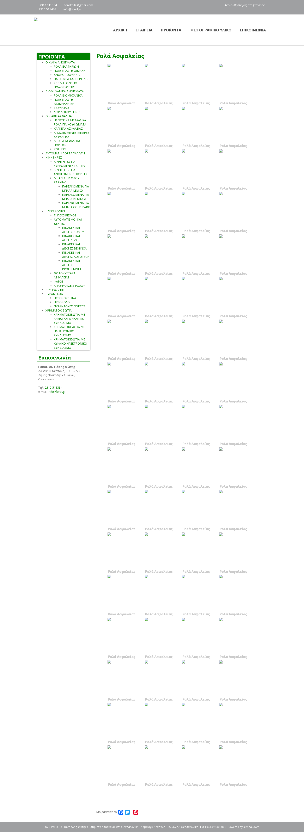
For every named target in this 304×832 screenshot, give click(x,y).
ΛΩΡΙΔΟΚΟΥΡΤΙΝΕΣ (67, 112)
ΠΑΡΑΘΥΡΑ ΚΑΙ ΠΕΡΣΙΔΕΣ (71, 79)
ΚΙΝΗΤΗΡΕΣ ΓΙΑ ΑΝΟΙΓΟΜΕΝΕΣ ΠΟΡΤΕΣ (70, 172)
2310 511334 (48, 5)
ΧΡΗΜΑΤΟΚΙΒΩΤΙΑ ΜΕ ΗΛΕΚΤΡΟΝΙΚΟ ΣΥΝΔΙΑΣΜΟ (69, 331)
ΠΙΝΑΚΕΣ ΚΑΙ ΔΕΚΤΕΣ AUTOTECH (75, 255)
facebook (259, 5)
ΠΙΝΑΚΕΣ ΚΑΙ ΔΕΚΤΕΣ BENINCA (74, 246)
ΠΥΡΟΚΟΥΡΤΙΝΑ (65, 298)
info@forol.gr (72, 9)
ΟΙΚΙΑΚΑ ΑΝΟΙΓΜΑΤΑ (60, 62)
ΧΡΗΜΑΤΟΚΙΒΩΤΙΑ (58, 310)
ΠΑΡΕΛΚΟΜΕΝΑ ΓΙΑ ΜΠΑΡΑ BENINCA (75, 197)
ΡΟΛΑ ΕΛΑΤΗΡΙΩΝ (66, 66)
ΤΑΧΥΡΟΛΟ (61, 108)
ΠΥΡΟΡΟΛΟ (62, 302)
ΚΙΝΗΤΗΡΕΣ (53, 157)
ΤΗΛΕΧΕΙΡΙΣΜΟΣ (65, 215)
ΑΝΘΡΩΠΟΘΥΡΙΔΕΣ (67, 75)
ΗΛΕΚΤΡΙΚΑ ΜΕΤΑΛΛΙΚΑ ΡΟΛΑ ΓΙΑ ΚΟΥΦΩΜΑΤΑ (70, 122)
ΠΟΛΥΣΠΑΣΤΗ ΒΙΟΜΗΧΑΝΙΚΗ (64, 102)
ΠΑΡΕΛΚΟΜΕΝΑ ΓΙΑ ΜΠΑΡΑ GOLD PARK (76, 205)
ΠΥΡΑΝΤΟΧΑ (54, 294)
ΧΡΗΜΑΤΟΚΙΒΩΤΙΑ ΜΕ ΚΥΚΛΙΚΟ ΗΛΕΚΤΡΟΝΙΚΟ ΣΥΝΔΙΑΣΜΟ (70, 343)
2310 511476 (47, 9)
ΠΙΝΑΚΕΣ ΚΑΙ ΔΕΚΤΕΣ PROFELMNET (71, 265)
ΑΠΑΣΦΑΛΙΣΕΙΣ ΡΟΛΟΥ (69, 286)
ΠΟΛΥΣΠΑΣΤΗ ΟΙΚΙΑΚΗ (69, 71)
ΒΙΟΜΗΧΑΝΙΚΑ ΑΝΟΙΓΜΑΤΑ (64, 91)
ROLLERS (60, 149)
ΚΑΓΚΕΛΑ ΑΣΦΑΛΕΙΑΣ (68, 128)
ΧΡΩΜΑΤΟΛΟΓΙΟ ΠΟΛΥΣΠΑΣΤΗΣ (65, 85)
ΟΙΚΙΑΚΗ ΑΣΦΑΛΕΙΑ (58, 116)
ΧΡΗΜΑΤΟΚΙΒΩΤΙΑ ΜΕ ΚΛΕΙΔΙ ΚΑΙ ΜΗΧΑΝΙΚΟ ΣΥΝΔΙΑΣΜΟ (69, 319)
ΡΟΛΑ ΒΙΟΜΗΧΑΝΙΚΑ (68, 95)
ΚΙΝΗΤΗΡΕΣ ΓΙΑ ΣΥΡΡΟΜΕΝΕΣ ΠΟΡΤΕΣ (70, 164)
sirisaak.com (251, 827)
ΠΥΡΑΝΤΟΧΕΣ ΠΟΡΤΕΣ (69, 306)
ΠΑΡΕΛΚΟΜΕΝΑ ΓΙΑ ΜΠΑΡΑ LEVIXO (75, 188)
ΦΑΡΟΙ (58, 281)
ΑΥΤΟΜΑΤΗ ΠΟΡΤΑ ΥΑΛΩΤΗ (65, 153)
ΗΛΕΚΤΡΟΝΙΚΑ (55, 211)
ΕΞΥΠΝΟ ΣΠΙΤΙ (55, 290)
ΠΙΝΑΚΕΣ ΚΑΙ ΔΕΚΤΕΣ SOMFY (73, 230)
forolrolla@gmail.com (78, 5)
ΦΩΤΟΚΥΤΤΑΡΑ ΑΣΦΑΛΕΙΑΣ (64, 275)
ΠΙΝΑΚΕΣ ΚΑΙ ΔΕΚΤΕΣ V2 (71, 238)
